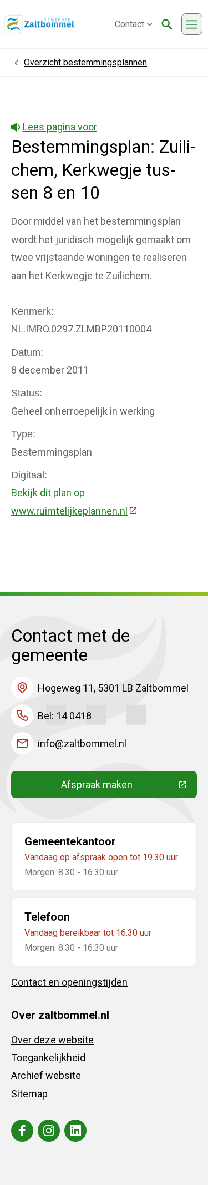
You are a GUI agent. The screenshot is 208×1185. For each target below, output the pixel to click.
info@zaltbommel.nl (82, 743)
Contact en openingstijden (69, 982)
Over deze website (52, 1040)
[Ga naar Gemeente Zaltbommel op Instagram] (49, 1131)
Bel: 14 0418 (65, 716)
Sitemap (29, 1094)
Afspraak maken (129, 787)
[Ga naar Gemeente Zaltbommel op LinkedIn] (75, 1131)
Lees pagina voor (60, 127)
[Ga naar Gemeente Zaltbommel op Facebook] (22, 1131)
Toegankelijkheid (48, 1057)
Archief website (46, 1075)
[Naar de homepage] (39, 24)
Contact (129, 24)
